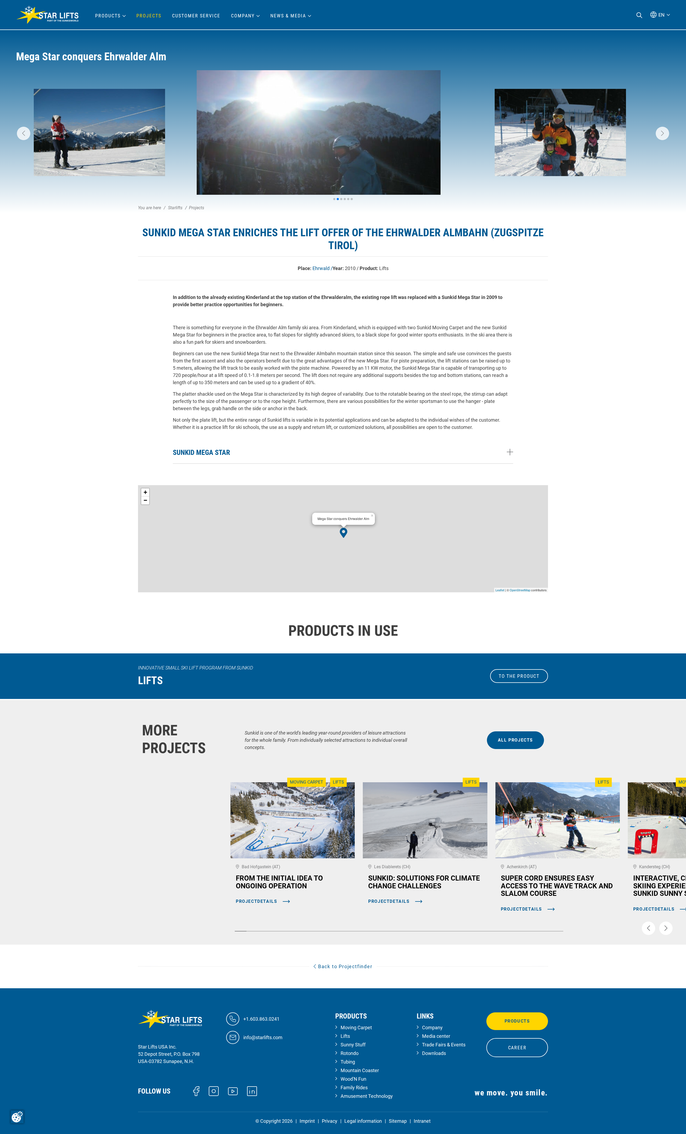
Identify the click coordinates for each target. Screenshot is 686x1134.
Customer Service (196, 15)
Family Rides (354, 1087)
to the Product (519, 676)
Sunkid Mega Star (201, 452)
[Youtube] (233, 1091)
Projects (148, 15)
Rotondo (350, 1053)
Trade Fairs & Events (443, 1044)
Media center (436, 1036)
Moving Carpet (356, 1027)
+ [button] (145, 492)
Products (517, 1021)
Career (517, 1047)
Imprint (307, 1121)
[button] (23, 133)
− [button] (145, 500)
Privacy (329, 1121)
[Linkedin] (252, 1091)
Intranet (422, 1121)
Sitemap (398, 1121)
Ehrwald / (322, 268)
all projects (515, 740)
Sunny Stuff (353, 1044)
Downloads (434, 1053)
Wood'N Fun (353, 1079)
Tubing (348, 1062)
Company (432, 1027)
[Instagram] (214, 1091)
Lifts (345, 1036)
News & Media (288, 15)
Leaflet (499, 590)
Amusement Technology (367, 1096)
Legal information (363, 1121)
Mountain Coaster (360, 1070)
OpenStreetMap (520, 590)
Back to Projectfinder (344, 966)
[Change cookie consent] (17, 1116)
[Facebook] (196, 1091)
